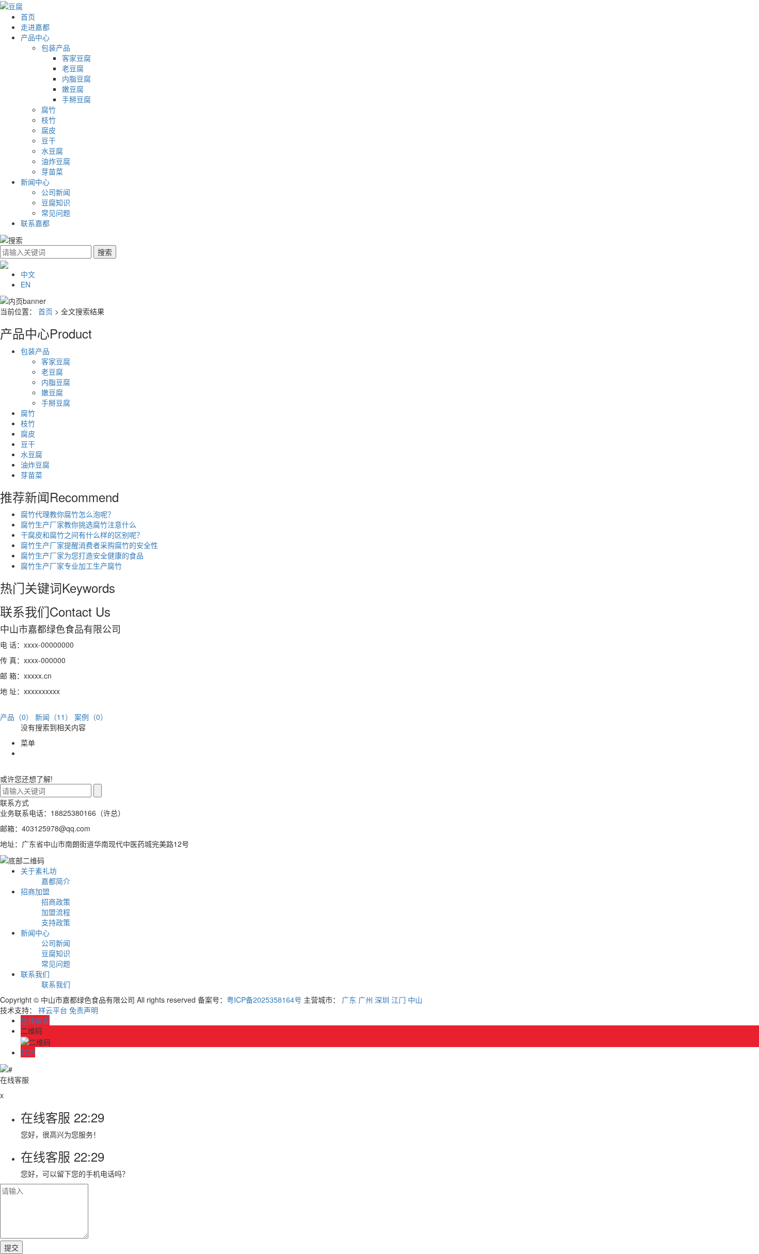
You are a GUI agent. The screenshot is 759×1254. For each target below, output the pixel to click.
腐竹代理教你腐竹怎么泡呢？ (68, 514)
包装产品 (55, 47)
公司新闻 (55, 192)
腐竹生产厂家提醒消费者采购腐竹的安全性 (89, 545)
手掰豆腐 (76, 99)
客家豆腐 (76, 58)
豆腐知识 (55, 202)
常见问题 (55, 212)
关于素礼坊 (39, 870)
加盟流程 (55, 912)
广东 (349, 999)
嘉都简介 (55, 881)
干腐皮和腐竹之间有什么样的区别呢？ (82, 534)
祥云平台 (52, 1010)
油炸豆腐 (55, 161)
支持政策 (55, 922)
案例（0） (90, 717)
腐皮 (48, 130)
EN (25, 284)
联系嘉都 (35, 223)
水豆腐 (52, 151)
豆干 (48, 140)
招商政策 (55, 901)
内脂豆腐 (76, 78)
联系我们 (35, 974)
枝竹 (48, 120)
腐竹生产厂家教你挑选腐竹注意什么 (78, 524)
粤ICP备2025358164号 (264, 999)
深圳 (382, 999)
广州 (365, 999)
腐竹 (48, 109)
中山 (415, 999)
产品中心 (35, 37)
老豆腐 (73, 68)
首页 (28, 16)
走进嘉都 (35, 27)
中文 (28, 274)
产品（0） (16, 717)
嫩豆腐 (73, 89)
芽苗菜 (52, 171)
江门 (398, 999)
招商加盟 (35, 891)
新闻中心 (35, 181)
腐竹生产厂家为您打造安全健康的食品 (82, 555)
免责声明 (83, 1010)
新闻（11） (53, 717)
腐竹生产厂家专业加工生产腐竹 (71, 565)
